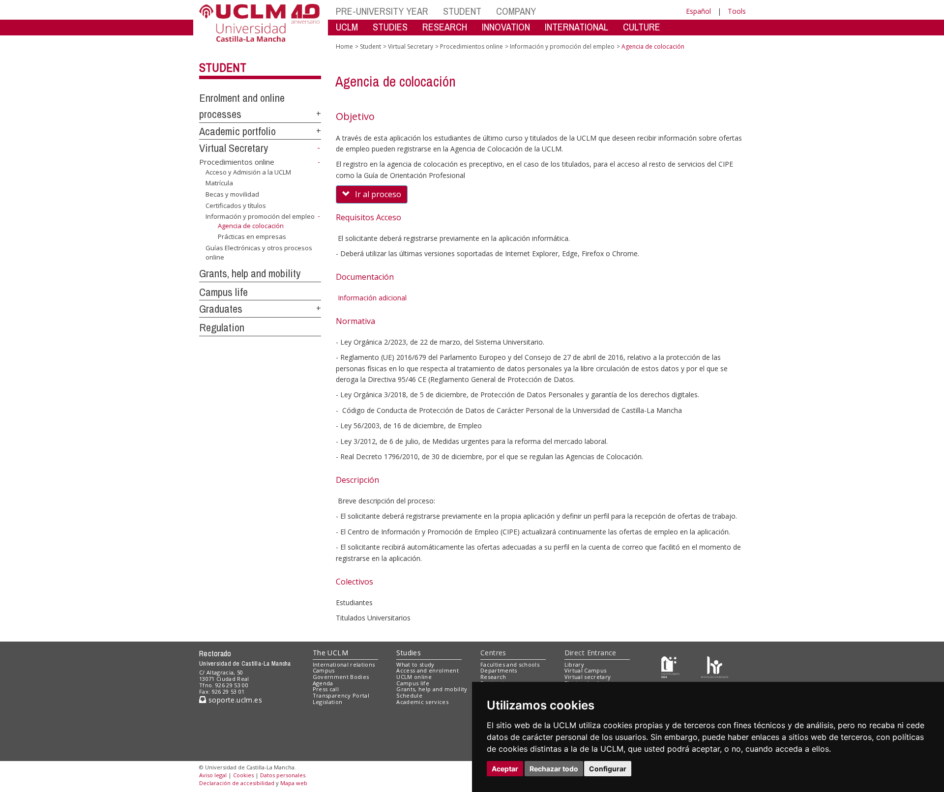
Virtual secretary (587, 676)
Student (222, 67)
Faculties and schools (509, 664)
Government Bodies (341, 676)
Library (574, 664)
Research (493, 676)
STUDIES (390, 26)
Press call (326, 689)
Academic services (422, 701)
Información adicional (371, 297)
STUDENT (462, 11)
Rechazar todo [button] (554, 768)
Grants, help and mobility (249, 273)
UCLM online (414, 676)
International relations (344, 664)
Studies (408, 652)
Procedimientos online (236, 162)
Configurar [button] (607, 768)
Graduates (220, 308)
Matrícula (219, 182)
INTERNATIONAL (576, 26)
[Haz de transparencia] (670, 666)
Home (344, 46)
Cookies (243, 775)
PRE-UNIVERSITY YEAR (382, 11)
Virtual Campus (585, 670)
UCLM (347, 26)
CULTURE (641, 26)
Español (698, 11)
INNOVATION (506, 26)
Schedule (409, 695)
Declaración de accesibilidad (236, 783)
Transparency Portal (341, 695)
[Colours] (714, 666)
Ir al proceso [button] (378, 194)
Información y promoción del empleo (260, 216)
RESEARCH (444, 26)
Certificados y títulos (236, 205)
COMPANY (516, 11)
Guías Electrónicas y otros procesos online (259, 252)
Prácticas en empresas (252, 236)
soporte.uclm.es (234, 699)
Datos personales (282, 775)
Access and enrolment (427, 670)
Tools (737, 11)
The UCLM (330, 652)
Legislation (328, 701)
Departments (498, 670)
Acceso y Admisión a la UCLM (248, 172)
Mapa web (293, 783)
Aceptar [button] (505, 768)
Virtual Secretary (233, 148)
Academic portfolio (237, 131)
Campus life (223, 292)
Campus (324, 670)
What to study (415, 664)
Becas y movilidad (232, 194)
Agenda (323, 683)
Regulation (221, 327)
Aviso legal (213, 775)
